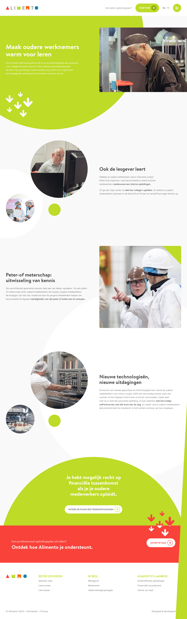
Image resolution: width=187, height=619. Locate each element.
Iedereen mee (45, 580)
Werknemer (94, 585)
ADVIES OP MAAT (158, 542)
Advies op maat (145, 590)
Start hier (144, 7)
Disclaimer (32, 611)
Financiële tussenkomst (149, 585)
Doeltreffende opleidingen (151, 580)
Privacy (44, 611)
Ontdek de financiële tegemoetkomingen (91, 509)
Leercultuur (44, 590)
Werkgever (93, 580)
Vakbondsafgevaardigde (100, 590)
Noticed (180, 611)
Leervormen (45, 585)
